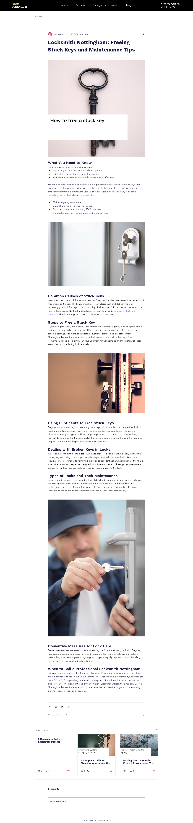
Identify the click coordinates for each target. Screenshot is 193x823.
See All (155, 729)
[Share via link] (68, 706)
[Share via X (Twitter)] (55, 706)
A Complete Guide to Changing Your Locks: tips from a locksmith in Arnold (96, 761)
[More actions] (143, 34)
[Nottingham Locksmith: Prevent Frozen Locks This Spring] (139, 745)
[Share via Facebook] (49, 706)
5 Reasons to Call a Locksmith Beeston (49, 740)
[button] (64, 5)
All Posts (38, 16)
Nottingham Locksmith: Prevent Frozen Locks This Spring (138, 761)
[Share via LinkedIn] (62, 706)
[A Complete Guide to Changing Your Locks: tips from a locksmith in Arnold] (97, 745)
